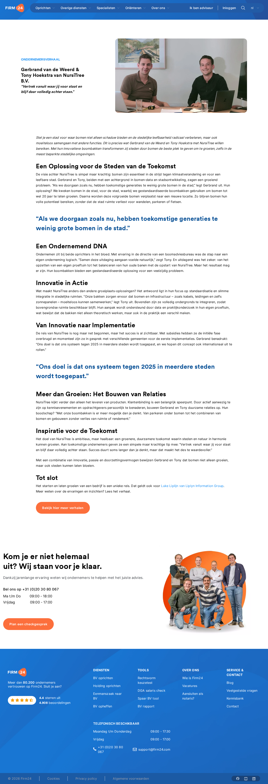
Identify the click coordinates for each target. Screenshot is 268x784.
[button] (110, 670)
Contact (233, 706)
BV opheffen (102, 706)
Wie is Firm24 (192, 678)
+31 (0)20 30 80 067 (110, 749)
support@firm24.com (154, 749)
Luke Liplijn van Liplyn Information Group (192, 486)
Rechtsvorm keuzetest (147, 680)
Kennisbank (235, 698)
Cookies (53, 778)
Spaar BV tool (148, 698)
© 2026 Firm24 (19, 778)
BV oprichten (103, 678)
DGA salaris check (151, 690)
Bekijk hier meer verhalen (63, 508)
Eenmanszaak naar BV (107, 696)
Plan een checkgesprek (28, 624)
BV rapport (146, 706)
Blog (230, 683)
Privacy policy (86, 778)
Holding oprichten (106, 686)
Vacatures (189, 686)
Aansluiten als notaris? (192, 696)
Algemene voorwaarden (131, 778)
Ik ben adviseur (201, 8)
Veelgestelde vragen (242, 690)
